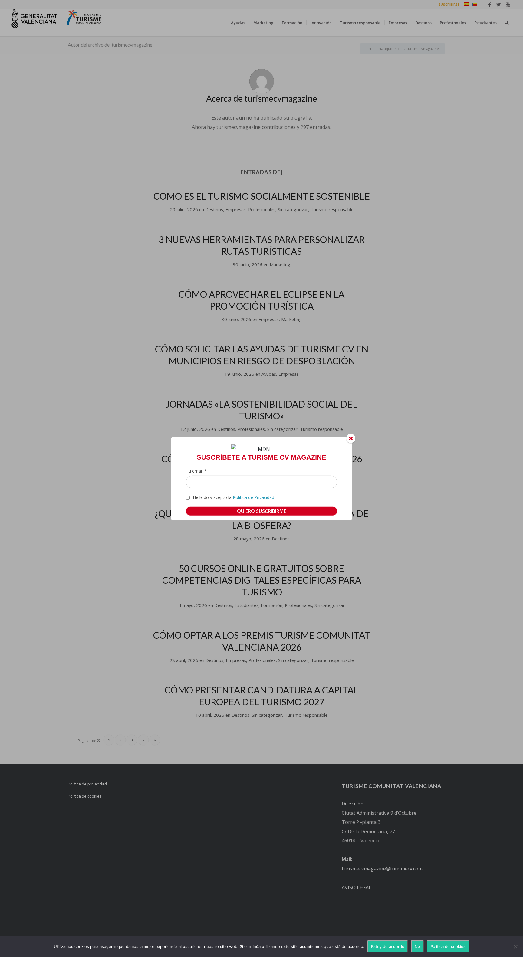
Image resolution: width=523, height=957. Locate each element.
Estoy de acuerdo (387, 946)
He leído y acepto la (233, 497)
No (417, 946)
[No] (515, 946)
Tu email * (196, 471)
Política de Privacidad (253, 497)
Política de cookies (447, 946)
